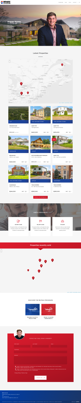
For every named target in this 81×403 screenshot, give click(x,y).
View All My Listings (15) (40, 197)
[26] (41, 267)
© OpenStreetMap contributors (68, 102)
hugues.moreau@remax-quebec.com (15, 29)
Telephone (16, 349)
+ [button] (9, 60)
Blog (66, 2)
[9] (21, 85)
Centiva (77, 401)
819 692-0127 (11, 26)
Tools (70, 2)
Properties (61, 2)
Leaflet (60, 102)
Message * (16, 355)
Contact (75, 2)
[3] (33, 279)
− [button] (9, 61)
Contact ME (39, 377)
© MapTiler (62, 102)
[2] (45, 263)
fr (79, 2)
